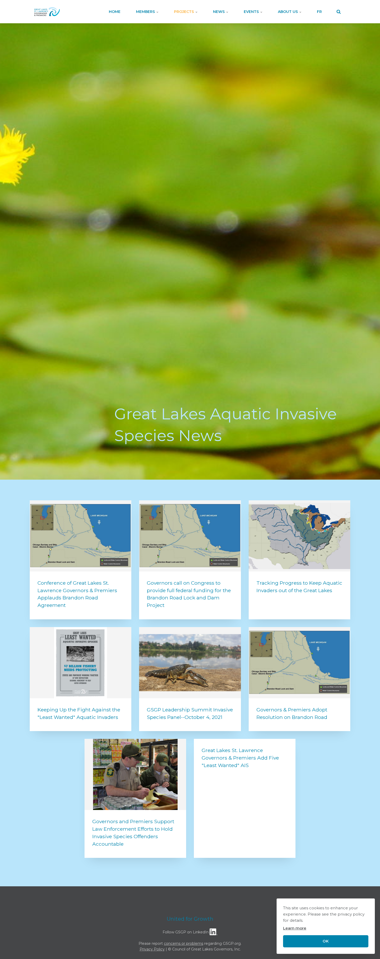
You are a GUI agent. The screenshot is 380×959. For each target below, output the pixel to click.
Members (146, 11)
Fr (319, 11)
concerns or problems (183, 943)
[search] (339, 11)
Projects (184, 11)
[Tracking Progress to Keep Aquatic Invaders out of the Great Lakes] (299, 535)
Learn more (294, 928)
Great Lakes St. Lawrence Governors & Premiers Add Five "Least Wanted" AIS (240, 757)
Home (114, 11)
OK (326, 941)
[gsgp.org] (47, 11)
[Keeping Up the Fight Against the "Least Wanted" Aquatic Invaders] (80, 662)
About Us (288, 11)
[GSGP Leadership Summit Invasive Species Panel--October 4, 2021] (190, 662)
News (219, 11)
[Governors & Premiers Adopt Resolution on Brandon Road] (299, 662)
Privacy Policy (152, 949)
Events (252, 11)
